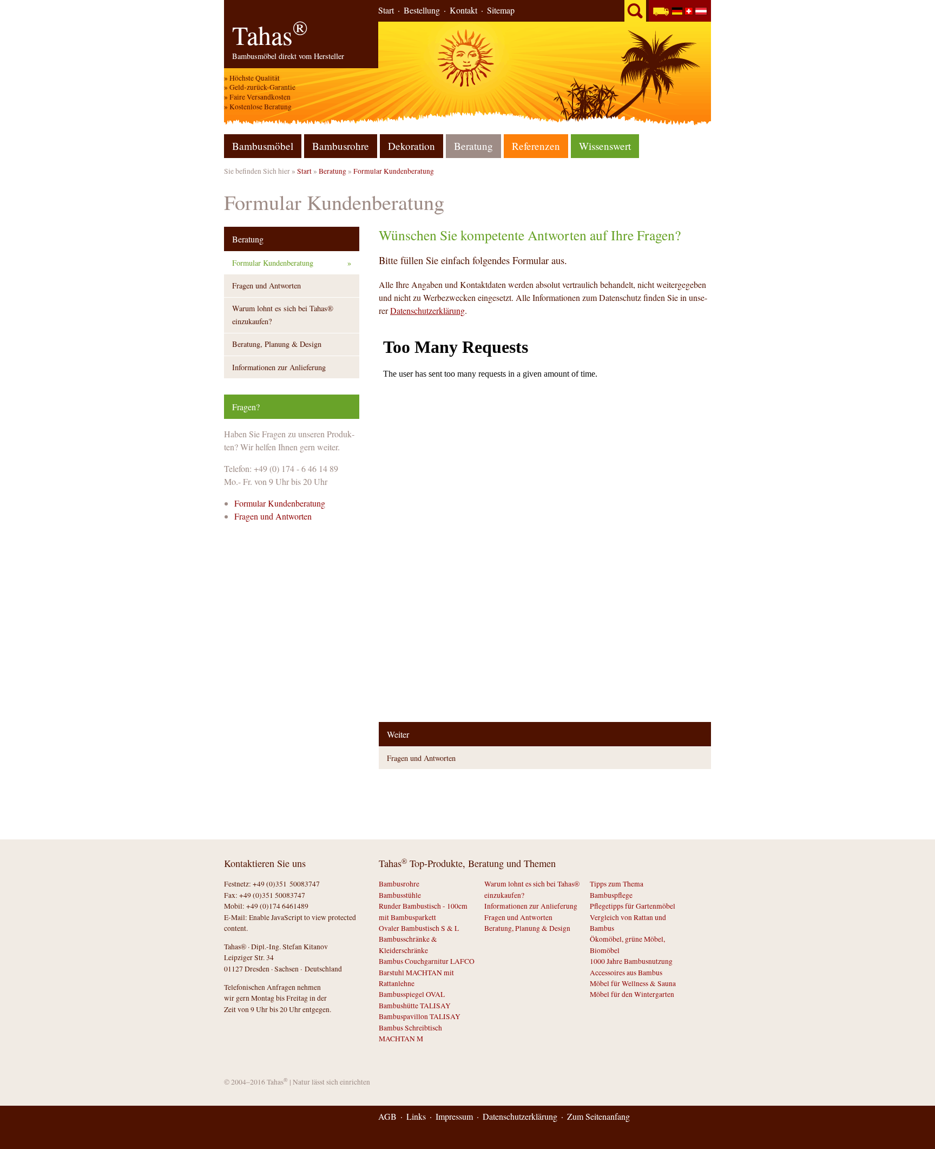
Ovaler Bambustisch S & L (419, 928)
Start (386, 10)
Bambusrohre (340, 146)
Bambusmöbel (262, 146)
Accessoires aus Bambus (626, 972)
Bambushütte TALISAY (415, 1005)
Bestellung (422, 10)
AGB (387, 1116)
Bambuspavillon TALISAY (419, 1016)
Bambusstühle (400, 895)
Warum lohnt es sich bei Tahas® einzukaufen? (282, 314)
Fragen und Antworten (421, 758)
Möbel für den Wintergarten (632, 994)
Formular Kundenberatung (393, 171)
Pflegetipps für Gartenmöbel (632, 906)
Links (416, 1116)
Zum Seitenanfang (598, 1116)
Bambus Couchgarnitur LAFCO (427, 961)
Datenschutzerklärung (427, 310)
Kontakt (463, 10)
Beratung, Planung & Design (276, 344)
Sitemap (501, 10)
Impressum (454, 1116)
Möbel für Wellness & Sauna (633, 983)
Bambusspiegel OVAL (412, 994)
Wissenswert (605, 146)
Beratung (332, 171)
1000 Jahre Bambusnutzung (631, 961)
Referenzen (536, 146)
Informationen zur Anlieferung (279, 367)
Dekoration (411, 146)
